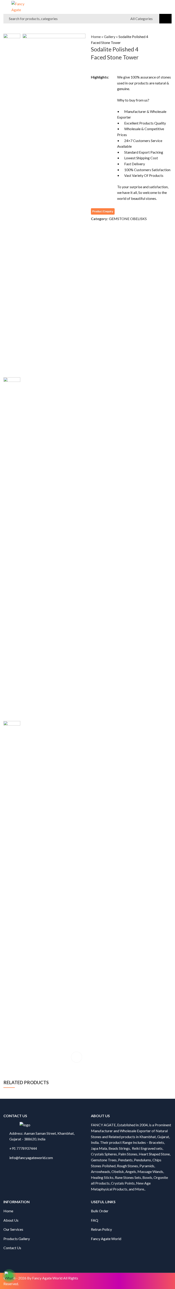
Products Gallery (16, 1238)
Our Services (13, 1229)
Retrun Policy (101, 1229)
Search (165, 18)
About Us (10, 1220)
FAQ (94, 1220)
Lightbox (76, 1057)
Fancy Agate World (106, 1238)
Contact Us (12, 1248)
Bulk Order (99, 1211)
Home (96, 36)
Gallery (109, 36)
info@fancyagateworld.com (31, 1157)
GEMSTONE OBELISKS (128, 218)
